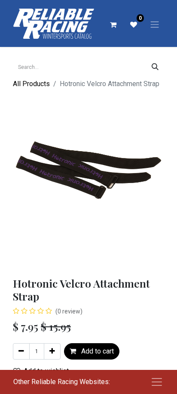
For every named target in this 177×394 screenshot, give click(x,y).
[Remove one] (21, 351)
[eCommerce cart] (113, 24)
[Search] (155, 67)
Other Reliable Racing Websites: (61, 382)
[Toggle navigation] (155, 24)
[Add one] (52, 351)
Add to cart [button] (96, 351)
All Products (31, 84)
